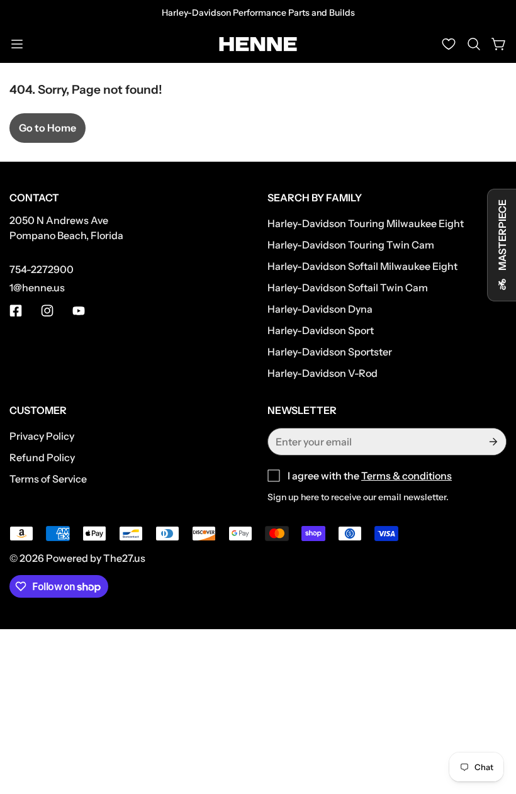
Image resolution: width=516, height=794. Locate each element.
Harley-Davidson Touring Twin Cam (350, 244)
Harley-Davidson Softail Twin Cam (347, 287)
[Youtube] (78, 311)
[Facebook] (15, 311)
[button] (473, 44)
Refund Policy (42, 457)
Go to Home (47, 127)
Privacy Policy (41, 436)
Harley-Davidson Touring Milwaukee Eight (365, 223)
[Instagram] (47, 311)
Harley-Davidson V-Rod (322, 373)
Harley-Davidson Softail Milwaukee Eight (362, 266)
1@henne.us (37, 287)
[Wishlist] (448, 44)
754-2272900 (41, 269)
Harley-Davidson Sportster (329, 351)
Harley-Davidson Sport (320, 330)
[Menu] (17, 44)
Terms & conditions (406, 475)
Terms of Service (48, 478)
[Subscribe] (492, 441)
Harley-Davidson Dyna (320, 309)
